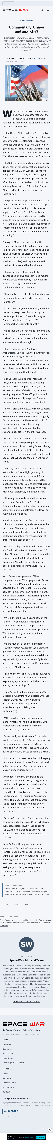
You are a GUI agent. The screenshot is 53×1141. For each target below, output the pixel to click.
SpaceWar (7, 1044)
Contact (6, 1092)
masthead (4, 925)
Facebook (17, 905)
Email (26, 905)
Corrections (8, 1087)
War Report (8, 1054)
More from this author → (26, 1001)
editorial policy (41, 996)
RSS (16, 1117)
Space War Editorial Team (20, 58)
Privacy (31, 1128)
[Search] (42, 10)
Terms (40, 1128)
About (5, 1074)
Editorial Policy (9, 1083)
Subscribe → (12, 1111)
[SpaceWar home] (15, 10)
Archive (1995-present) (13, 1063)
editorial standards (39, 923)
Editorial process (40, 58)
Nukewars (7, 1049)
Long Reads (7, 1058)
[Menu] (48, 9)
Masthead (7, 1078)
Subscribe (8, 3)
